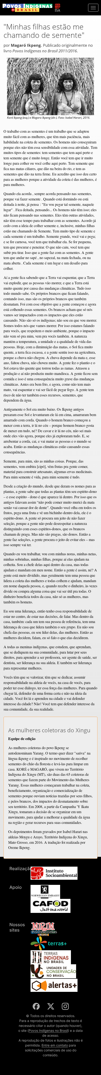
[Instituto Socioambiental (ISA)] (57, 5)
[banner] (27, 7)
